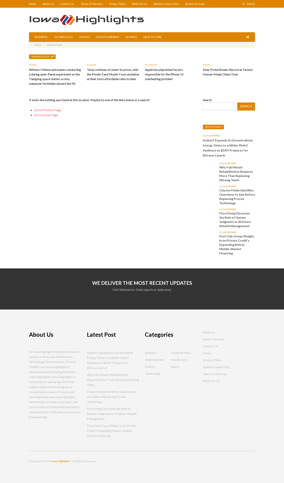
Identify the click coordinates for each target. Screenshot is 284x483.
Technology (63, 37)
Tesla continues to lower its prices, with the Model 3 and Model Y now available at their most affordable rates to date (113, 74)
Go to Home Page (46, 115)
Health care (153, 37)
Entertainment (107, 37)
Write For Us (139, 3)
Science (131, 37)
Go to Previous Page (47, 110)
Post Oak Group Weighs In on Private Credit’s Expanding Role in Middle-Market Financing (236, 244)
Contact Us (67, 3)
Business (41, 37)
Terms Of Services (91, 3)
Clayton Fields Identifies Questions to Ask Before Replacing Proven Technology (237, 196)
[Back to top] (273, 472)
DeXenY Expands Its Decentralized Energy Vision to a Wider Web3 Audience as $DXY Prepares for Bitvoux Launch (228, 147)
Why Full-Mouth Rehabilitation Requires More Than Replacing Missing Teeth (236, 173)
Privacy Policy (117, 3)
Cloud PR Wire (211, 135)
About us (48, 3)
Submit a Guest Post (166, 3)
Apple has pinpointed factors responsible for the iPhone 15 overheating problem (164, 74)
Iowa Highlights (60, 461)
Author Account (195, 3)
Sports (84, 37)
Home (32, 3)
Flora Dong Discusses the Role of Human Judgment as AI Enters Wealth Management (235, 219)
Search (251, 3)
